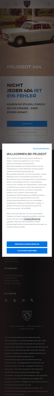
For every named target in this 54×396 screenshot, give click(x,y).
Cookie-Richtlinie (32, 219)
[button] (41, 148)
